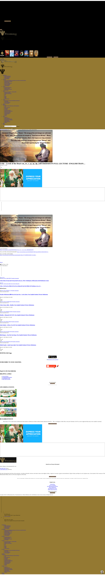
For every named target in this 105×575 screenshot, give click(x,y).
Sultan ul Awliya (7, 567)
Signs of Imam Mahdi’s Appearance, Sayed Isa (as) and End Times (15, 80)
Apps (5, 106)
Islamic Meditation (7, 525)
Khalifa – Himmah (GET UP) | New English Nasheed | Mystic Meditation (17, 315)
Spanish (5, 114)
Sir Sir (5, 96)
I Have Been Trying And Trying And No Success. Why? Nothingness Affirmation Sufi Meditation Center (24, 280)
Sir (4, 95)
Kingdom (4, 79)
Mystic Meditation (52, 487)
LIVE (1, 29)
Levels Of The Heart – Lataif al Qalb (10, 91)
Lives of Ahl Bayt (5, 376)
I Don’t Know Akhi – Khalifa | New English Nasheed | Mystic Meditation (17, 305)
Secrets (4, 86)
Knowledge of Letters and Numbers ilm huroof (12, 100)
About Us (5, 117)
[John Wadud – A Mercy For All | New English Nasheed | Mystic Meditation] (9, 321)
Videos (3, 553)
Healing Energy (7, 77)
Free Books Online (7, 110)
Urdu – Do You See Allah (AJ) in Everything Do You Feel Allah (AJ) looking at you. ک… (20, 286)
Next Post (1, 282)
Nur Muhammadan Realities (7, 377)
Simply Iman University (6, 379)
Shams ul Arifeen (7, 84)
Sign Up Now (52, 383)
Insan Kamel (6, 539)
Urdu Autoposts (6, 113)
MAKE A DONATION (52, 423)
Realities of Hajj (7, 88)
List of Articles (6, 78)
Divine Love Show (7, 111)
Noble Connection (7, 76)
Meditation (5, 75)
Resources (4, 104)
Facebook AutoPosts (4, 129)
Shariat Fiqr (52, 484)
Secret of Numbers (7, 102)
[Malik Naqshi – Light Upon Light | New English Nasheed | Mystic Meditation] (10, 341)
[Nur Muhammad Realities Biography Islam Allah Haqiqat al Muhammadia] (52, 38)
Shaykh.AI (6, 108)
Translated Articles (7, 112)
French (5, 115)
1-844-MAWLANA (3, 469)
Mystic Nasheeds (7, 107)
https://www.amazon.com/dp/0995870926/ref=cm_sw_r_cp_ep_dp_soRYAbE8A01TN (16, 249)
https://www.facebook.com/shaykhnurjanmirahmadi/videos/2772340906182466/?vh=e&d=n (18, 255)
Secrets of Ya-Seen (7, 83)
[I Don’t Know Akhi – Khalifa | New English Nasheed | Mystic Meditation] (10, 301)
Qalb (5, 94)
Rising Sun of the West (8, 89)
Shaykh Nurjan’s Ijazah (8, 118)
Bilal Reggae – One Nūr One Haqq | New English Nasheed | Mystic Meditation (18, 335)
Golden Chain (6, 120)
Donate (4, 124)
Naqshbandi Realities (7, 87)
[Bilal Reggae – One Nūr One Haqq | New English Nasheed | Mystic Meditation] (9, 331)
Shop (4, 123)
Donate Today (49, 57)
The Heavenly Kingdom (8, 81)
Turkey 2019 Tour (7, 121)
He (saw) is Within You (8, 532)
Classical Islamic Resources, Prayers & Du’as (11, 105)
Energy (4, 90)
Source (1, 262)
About (4, 116)
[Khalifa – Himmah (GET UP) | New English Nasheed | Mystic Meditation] (10, 311)
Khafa (5, 546)
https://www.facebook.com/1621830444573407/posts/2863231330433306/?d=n (32, 251)
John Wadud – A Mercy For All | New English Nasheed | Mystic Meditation (17, 325)
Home (1, 129)
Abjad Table (6, 101)
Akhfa (5, 97)
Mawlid (5, 122)
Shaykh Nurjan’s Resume (8, 119)
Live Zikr (5, 109)
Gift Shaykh (56, 57)
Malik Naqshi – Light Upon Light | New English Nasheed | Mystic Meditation (18, 345)
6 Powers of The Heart (8, 93)
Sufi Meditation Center (6, 378)
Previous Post (2, 277)
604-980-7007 (3, 468)
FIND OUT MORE (52, 476)
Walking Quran (6, 82)
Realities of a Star (7, 92)
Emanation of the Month (8, 560)
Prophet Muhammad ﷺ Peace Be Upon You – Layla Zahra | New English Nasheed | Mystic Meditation (24, 294)
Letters (4, 99)
